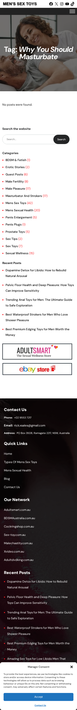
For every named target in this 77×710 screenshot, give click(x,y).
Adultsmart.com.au (17, 510)
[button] (71, 667)
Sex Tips (12, 239)
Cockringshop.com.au (19, 526)
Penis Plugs (14, 224)
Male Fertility (15, 181)
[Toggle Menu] (72, 11)
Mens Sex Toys (16, 203)
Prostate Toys (15, 232)
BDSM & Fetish (16, 160)
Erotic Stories (15, 167)
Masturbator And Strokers (24, 196)
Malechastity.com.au (18, 543)
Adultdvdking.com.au (18, 560)
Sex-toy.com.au (15, 535)
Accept (38, 696)
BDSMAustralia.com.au (19, 518)
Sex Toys (12, 246)
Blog (7, 479)
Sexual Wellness (17, 253)
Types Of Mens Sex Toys (20, 462)
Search (61, 139)
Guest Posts (14, 174)
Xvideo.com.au (14, 551)
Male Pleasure (15, 189)
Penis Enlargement (19, 217)
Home (8, 454)
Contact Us (40, 705)
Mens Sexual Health (19, 210)
